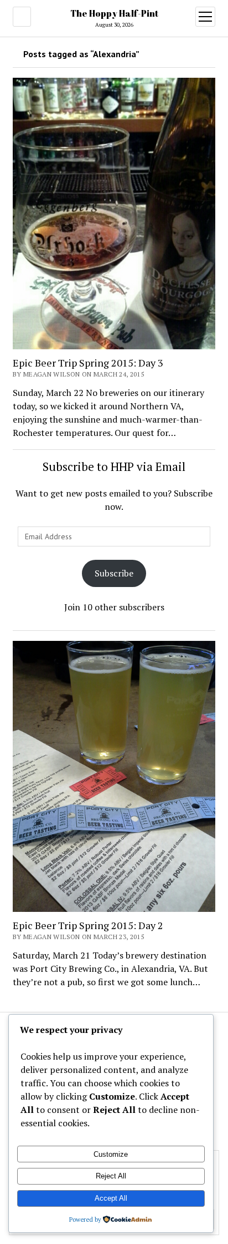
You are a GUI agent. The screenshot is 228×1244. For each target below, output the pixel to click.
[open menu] (205, 17)
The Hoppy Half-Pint (114, 13)
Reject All (111, 1176)
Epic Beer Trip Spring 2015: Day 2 (88, 925)
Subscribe (114, 573)
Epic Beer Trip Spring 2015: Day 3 (88, 362)
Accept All (111, 1198)
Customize (111, 1154)
